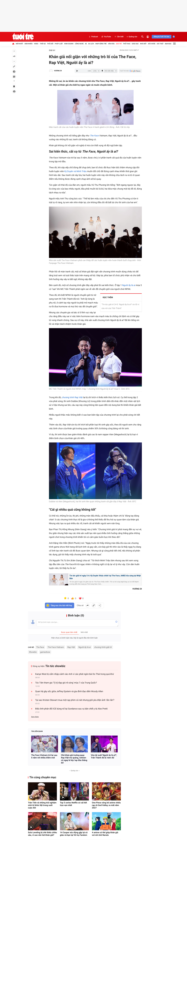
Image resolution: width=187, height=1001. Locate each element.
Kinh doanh (68, 44)
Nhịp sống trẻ (101, 44)
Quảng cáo (133, 37)
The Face (94, 135)
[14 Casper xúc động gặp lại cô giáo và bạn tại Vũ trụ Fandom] (74, 821)
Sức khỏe (151, 44)
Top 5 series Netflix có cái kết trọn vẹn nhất (73, 803)
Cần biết (120, 37)
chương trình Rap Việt (72, 397)
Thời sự (43, 44)
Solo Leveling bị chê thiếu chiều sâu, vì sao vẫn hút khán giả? (42, 833)
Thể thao (126, 44)
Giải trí (119, 44)
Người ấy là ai (128, 285)
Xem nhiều (29, 44)
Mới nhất (19, 44)
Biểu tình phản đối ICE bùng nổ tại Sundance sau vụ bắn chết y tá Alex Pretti (71, 709)
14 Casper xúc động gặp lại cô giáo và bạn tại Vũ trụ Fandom (74, 833)
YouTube (107, 37)
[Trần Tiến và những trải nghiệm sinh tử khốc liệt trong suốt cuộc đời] (42, 791)
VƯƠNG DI (58, 71)
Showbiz (33, 652)
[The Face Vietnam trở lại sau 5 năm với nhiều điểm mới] (44, 744)
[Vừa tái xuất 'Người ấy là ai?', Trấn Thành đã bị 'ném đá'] (104, 744)
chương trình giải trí (103, 647)
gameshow (45, 652)
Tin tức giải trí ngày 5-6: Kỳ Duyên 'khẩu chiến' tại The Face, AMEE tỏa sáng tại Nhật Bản (105, 577)
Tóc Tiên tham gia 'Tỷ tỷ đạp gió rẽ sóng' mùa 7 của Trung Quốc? (66, 683)
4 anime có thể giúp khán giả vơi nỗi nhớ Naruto (105, 833)
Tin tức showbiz (55, 666)
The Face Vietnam (56, 647)
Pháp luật (59, 44)
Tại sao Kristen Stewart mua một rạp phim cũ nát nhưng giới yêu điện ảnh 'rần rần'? (74, 700)
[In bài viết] (14, 91)
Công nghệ (79, 44)
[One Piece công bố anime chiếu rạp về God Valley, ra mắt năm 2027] (106, 791)
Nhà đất (143, 44)
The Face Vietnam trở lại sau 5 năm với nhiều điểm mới (44, 756)
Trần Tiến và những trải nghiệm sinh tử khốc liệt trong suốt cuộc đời (42, 805)
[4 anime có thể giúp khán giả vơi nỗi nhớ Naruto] (106, 821)
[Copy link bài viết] (94, 605)
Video (36, 44)
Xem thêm (35, 717)
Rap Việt (71, 647)
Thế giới (50, 44)
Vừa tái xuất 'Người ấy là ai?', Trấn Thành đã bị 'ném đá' (104, 756)
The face (40, 647)
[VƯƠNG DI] (51, 71)
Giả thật (160, 44)
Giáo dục (135, 44)
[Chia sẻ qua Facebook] (87, 605)
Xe (86, 44)
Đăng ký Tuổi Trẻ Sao (161, 37)
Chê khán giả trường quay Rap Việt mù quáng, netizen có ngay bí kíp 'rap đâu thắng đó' (74, 759)
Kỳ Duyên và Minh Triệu (75, 171)
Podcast (94, 37)
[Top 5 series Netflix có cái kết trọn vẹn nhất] (74, 791)
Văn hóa (111, 44)
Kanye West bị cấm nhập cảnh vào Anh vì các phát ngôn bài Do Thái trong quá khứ (74, 674)
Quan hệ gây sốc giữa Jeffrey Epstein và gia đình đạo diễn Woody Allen (69, 691)
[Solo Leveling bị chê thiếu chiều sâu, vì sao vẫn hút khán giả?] (42, 821)
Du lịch (91, 44)
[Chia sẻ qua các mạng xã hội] (100, 605)
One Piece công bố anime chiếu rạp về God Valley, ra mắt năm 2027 (106, 805)
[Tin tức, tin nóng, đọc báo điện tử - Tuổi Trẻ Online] (23, 37)
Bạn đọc (168, 44)
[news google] (130, 71)
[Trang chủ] (13, 44)
